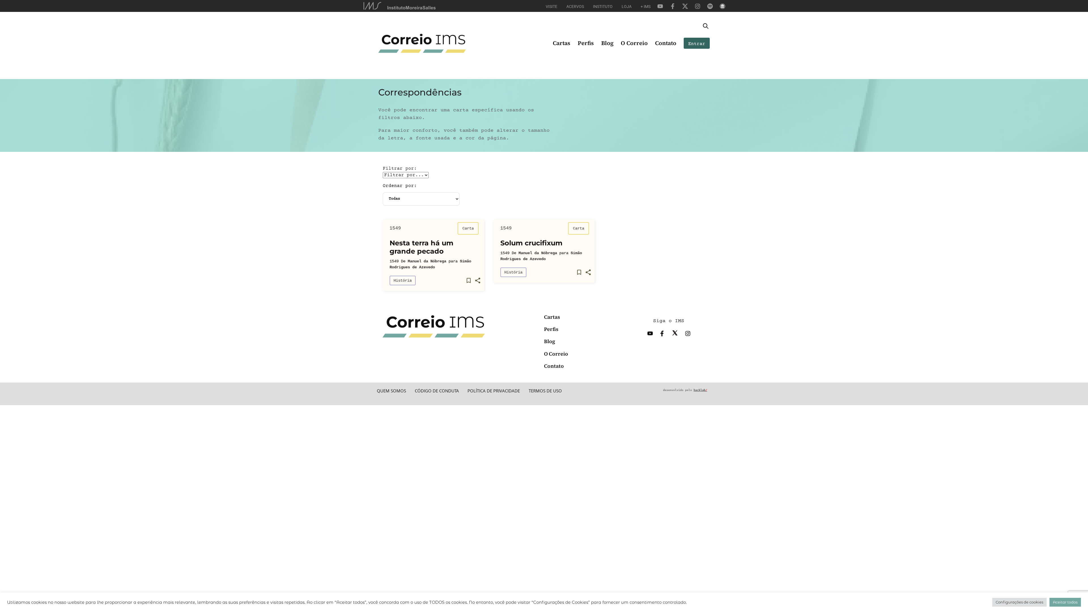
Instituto (603, 6)
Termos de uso (545, 390)
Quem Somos (391, 390)
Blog (607, 43)
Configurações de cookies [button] (1019, 602)
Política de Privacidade (494, 390)
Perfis (586, 43)
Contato (665, 43)
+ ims (646, 6)
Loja (627, 6)
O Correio (634, 43)
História (403, 280)
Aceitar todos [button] (1065, 602)
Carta (468, 228)
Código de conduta (437, 390)
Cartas (561, 43)
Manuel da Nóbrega (427, 261)
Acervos (575, 6)
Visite (551, 6)
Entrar (696, 43)
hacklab (700, 390)
